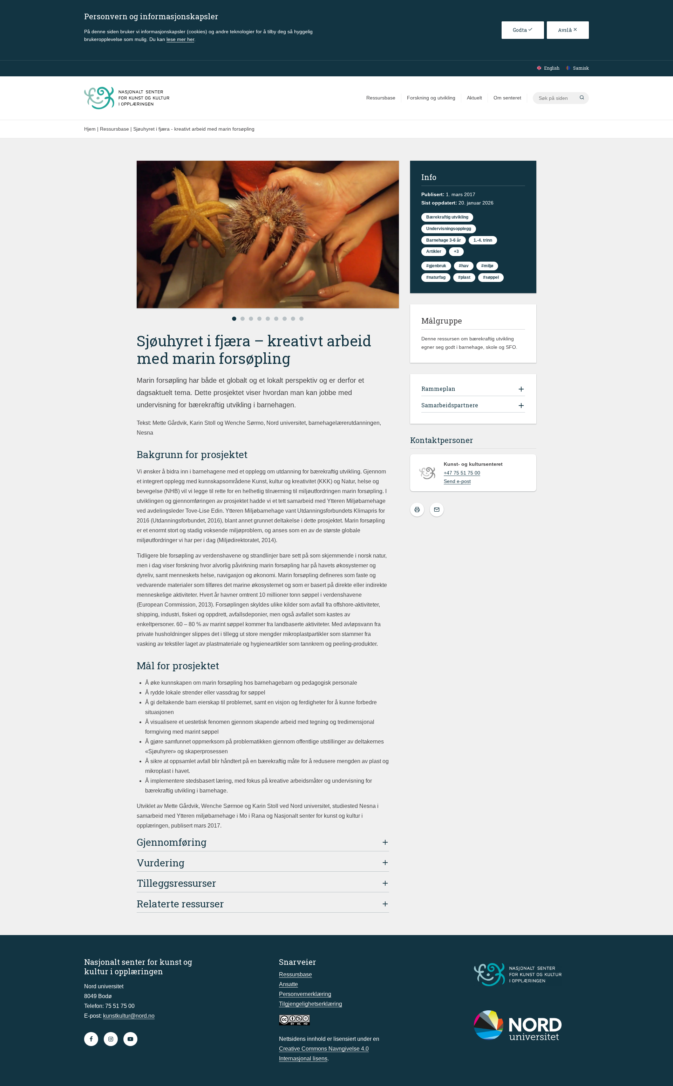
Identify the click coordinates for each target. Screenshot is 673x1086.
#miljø (487, 265)
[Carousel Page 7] (285, 319)
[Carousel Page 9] (301, 319)
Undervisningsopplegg (448, 228)
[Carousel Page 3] (251, 319)
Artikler (433, 251)
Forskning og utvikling (431, 98)
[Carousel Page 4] (259, 319)
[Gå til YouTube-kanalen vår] (130, 1039)
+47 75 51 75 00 (462, 473)
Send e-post (457, 481)
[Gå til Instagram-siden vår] (111, 1039)
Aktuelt (474, 98)
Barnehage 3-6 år (443, 240)
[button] (582, 98)
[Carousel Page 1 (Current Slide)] (234, 319)
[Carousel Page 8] (293, 319)
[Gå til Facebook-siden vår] (91, 1039)
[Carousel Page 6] (276, 319)
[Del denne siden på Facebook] (437, 510)
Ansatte (288, 984)
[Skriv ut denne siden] (417, 510)
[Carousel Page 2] (242, 319)
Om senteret (507, 98)
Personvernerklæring (305, 994)
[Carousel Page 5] (268, 319)
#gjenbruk (436, 265)
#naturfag (436, 277)
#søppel (491, 277)
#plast (464, 277)
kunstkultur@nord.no (129, 1016)
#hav (464, 265)
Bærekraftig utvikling (447, 217)
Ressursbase (380, 98)
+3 (456, 251)
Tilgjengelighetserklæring (310, 1004)
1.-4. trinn (483, 240)
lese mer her (180, 39)
